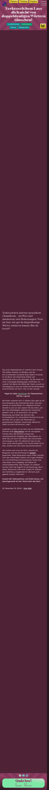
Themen (13, 1)
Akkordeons (19, 431)
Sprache (13, 27)
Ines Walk (28, 488)
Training (23, 1)
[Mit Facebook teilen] (27, 775)
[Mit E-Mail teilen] (23, 775)
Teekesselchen (23, 27)
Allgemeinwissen (13, 24)
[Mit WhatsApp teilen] (20, 775)
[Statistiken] (43, 26)
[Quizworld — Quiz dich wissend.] (4, 4)
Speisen (33, 453)
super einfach (26, 24)
